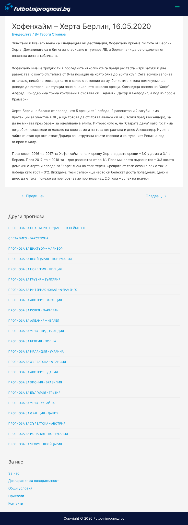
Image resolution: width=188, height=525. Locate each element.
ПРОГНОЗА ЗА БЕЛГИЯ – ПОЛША (32, 341)
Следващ (156, 196)
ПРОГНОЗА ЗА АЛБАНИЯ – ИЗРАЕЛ (33, 320)
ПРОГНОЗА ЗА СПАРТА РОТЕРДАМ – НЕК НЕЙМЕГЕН (46, 228)
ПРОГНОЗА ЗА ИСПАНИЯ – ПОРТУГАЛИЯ (38, 434)
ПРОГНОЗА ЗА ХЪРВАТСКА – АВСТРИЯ (36, 423)
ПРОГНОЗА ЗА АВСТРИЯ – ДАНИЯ (33, 372)
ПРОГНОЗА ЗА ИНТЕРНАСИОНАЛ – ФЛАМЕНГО (42, 290)
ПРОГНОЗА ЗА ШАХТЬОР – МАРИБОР (35, 248)
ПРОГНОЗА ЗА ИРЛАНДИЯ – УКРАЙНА (36, 351)
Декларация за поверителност (33, 481)
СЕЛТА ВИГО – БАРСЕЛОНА (28, 238)
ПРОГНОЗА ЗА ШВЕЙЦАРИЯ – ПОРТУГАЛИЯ (40, 259)
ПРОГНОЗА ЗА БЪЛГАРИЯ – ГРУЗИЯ (34, 392)
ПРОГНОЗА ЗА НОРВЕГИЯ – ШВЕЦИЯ (35, 269)
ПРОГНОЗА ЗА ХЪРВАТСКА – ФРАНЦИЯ (37, 362)
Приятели (16, 496)
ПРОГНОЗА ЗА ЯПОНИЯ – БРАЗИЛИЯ (35, 382)
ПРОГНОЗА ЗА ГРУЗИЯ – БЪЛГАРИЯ (34, 279)
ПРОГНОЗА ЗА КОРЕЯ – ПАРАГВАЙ (33, 310)
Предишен (33, 196)
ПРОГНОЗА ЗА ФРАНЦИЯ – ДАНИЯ (33, 413)
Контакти (15, 503)
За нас (13, 473)
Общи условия (20, 488)
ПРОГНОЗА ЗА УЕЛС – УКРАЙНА (31, 403)
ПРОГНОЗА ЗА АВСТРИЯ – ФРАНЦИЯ (35, 300)
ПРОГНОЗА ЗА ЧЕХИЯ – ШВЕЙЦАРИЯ (35, 444)
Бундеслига (22, 34)
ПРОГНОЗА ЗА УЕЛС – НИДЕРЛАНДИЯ (36, 331)
